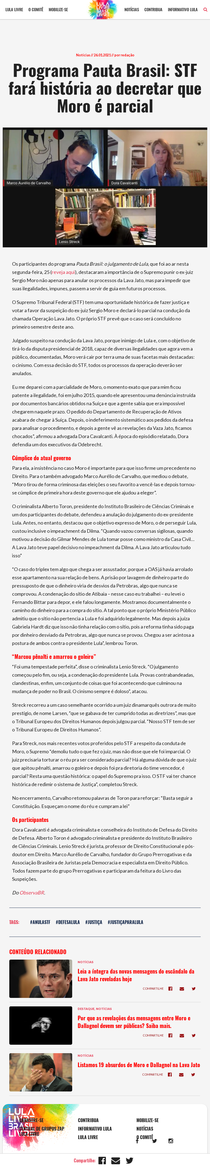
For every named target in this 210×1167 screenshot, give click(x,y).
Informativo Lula (183, 9)
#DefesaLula (68, 922)
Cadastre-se (31, 1120)
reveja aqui (63, 272)
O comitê (35, 9)
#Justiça (93, 922)
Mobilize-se (58, 9)
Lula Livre (14, 9)
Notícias (131, 9)
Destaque (86, 1008)
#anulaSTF (40, 922)
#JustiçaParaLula (125, 922)
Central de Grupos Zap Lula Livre (41, 1131)
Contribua (153, 9)
